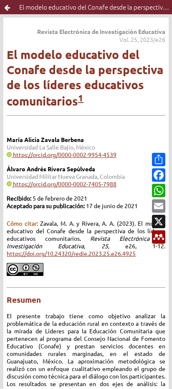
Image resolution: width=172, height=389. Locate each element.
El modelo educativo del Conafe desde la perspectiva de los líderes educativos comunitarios (95, 7)
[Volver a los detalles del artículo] (7, 7)
